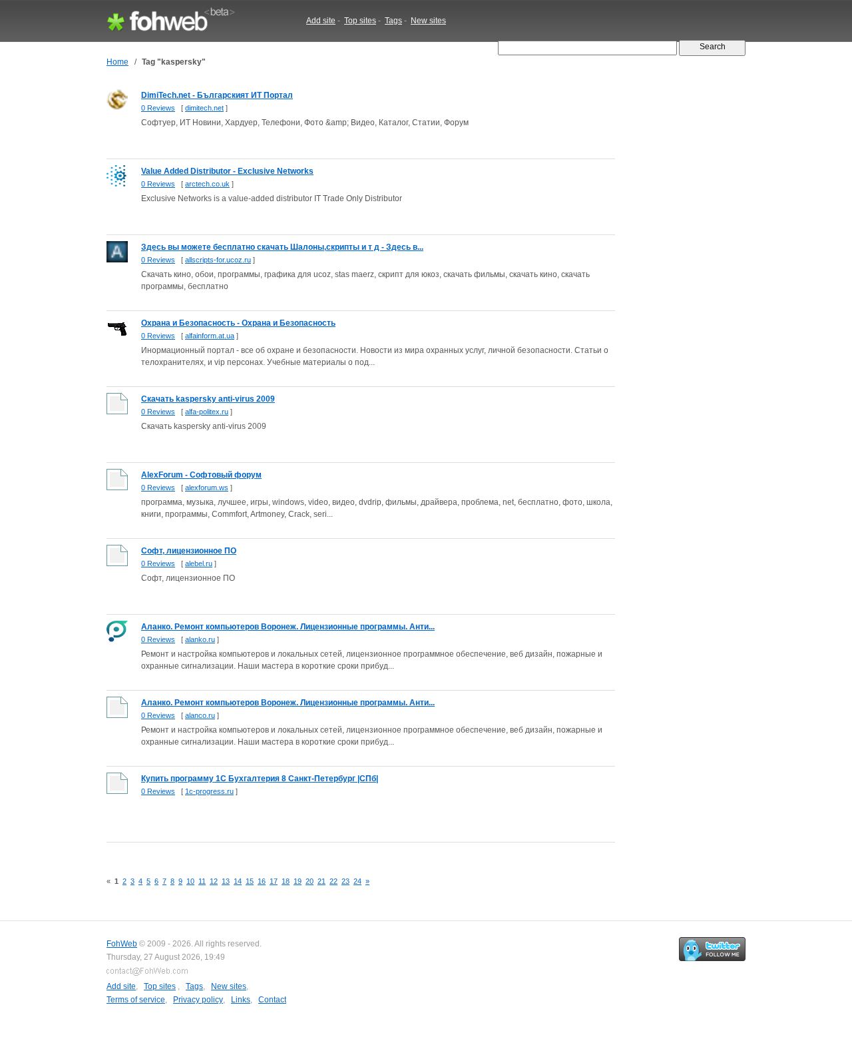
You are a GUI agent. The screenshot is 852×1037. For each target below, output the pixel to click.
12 (214, 881)
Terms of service (135, 999)
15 (250, 881)
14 (238, 881)
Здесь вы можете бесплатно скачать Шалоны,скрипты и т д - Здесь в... (282, 247)
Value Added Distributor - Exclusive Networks (227, 171)
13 (226, 881)
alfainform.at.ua (209, 336)
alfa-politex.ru (206, 412)
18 (286, 881)
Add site (320, 20)
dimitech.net (204, 108)
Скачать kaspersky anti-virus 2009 (208, 399)
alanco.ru (200, 715)
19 (298, 881)
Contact (272, 999)
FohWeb (121, 943)
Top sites (360, 20)
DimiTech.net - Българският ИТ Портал (217, 95)
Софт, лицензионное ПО (188, 550)
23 (345, 881)
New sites (428, 20)
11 (202, 881)
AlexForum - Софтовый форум (201, 475)
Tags (393, 20)
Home (117, 62)
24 (357, 881)
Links (240, 999)
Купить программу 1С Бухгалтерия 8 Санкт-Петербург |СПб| (259, 778)
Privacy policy (198, 999)
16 (262, 881)
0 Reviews (158, 108)
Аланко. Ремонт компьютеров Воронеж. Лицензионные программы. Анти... (288, 626)
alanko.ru (200, 639)
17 (274, 881)
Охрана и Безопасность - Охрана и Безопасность (238, 323)
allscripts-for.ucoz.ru (218, 260)
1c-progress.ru (209, 791)
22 (333, 881)
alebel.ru (198, 563)
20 (310, 881)
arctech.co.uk (207, 184)
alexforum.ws (206, 488)
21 (321, 881)
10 (190, 881)
